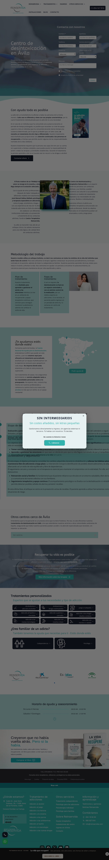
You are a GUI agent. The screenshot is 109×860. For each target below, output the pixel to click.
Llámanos (55, 443)
